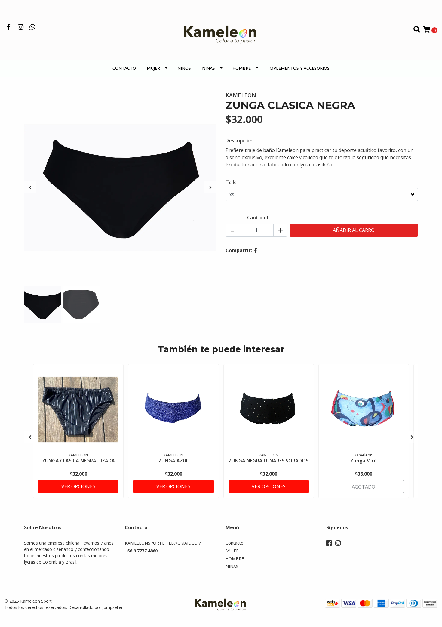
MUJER (153, 68)
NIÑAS (208, 68)
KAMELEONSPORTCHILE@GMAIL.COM (163, 543)
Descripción (239, 140)
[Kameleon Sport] (221, 29)
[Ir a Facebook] (9, 27)
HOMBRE (241, 68)
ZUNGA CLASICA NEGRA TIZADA (78, 460)
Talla (231, 181)
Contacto (235, 543)
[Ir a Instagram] (21, 27)
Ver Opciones (78, 486)
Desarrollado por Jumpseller (95, 607)
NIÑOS (184, 68)
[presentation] (30, 187)
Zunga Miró (363, 460)
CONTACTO (124, 68)
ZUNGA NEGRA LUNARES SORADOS (268, 460)
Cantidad (257, 217)
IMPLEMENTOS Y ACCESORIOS (299, 68)
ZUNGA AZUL (173, 460)
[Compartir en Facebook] (255, 250)
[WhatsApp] (32, 27)
